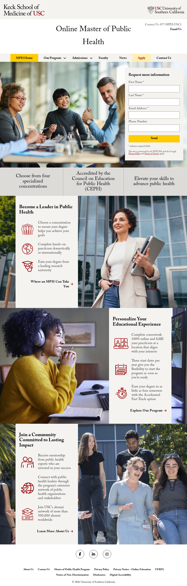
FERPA (159, 570)
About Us (28, 570)
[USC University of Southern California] (166, 10)
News (123, 58)
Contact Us (164, 58)
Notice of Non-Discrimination (72, 575)
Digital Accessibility (120, 575)
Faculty (103, 58)
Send (154, 138)
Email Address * (138, 109)
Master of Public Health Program (72, 570)
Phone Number (138, 122)
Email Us (176, 29)
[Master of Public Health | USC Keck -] (26, 10)
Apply (142, 58)
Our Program (52, 58)
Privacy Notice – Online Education (132, 570)
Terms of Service (151, 154)
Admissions (80, 58)
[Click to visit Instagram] (107, 554)
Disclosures (99, 575)
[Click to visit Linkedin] (93, 554)
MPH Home (24, 58)
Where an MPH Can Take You (50, 284)
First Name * (136, 82)
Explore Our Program (146, 411)
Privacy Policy (134, 154)
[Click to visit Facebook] (80, 554)
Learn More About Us (53, 532)
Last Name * (136, 96)
